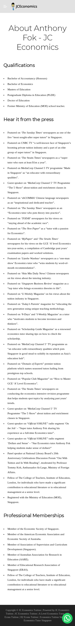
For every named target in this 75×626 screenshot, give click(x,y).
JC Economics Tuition (26, 613)
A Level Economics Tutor (51, 613)
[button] (67, 618)
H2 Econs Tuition (29, 617)
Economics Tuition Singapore (54, 617)
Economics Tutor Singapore (37, 620)
